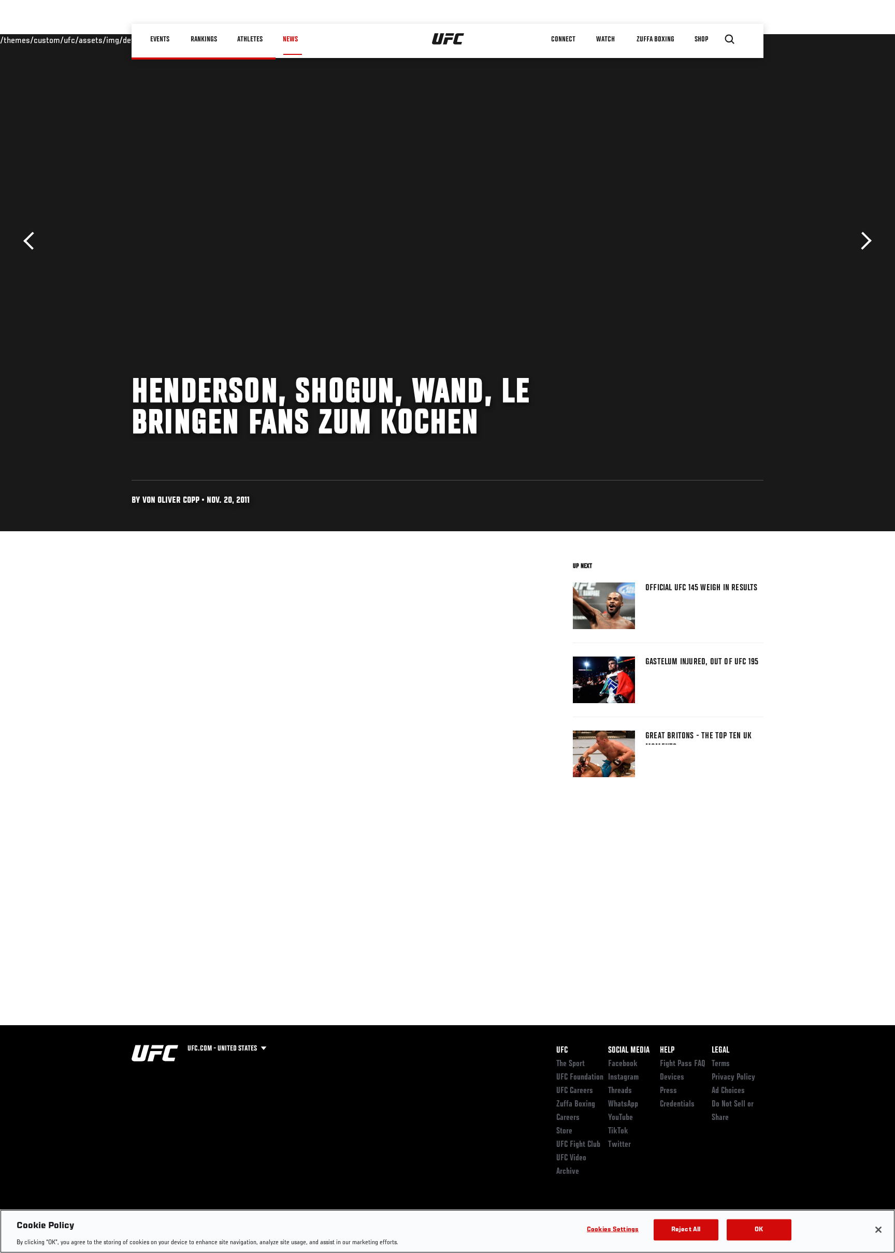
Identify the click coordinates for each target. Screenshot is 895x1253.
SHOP (701, 39)
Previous (32, 241)
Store (564, 1131)
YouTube (620, 1118)
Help (667, 1050)
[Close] (878, 1229)
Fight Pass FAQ (682, 1064)
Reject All (685, 1229)
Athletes (250, 39)
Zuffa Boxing (655, 39)
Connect (564, 39)
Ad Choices (728, 1091)
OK (759, 1229)
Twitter (619, 1144)
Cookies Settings (613, 1229)
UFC (562, 1050)
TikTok (618, 1131)
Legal (720, 1050)
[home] (448, 39)
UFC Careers (574, 1091)
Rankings (204, 39)
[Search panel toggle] (730, 39)
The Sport (570, 1064)
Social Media (628, 1050)
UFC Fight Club (578, 1144)
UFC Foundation (579, 1077)
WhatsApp (623, 1104)
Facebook (623, 1064)
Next (863, 241)
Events (159, 39)
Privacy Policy (733, 1077)
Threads (620, 1091)
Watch (605, 39)
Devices (672, 1077)
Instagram (623, 1077)
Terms (721, 1064)
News (290, 39)
